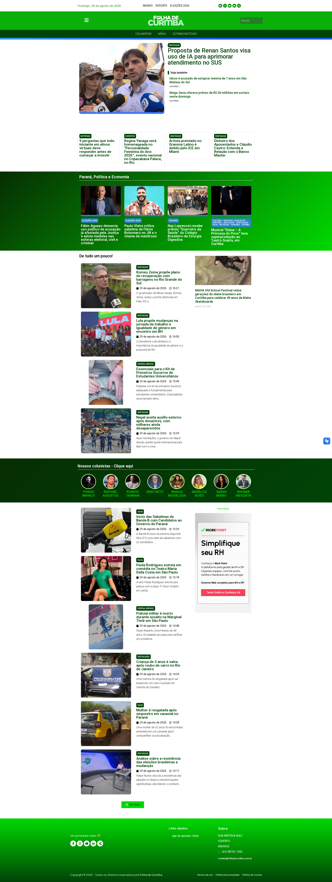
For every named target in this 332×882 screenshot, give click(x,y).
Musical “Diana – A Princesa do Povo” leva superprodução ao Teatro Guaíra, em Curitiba (229, 237)
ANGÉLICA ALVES (199, 493)
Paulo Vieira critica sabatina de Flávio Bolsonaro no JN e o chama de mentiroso (140, 231)
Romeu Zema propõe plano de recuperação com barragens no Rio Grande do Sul (159, 277)
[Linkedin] (234, 6)
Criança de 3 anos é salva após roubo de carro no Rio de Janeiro (158, 665)
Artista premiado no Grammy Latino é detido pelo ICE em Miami (185, 146)
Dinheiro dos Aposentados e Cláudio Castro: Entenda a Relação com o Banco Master (233, 148)
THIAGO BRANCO (88, 493)
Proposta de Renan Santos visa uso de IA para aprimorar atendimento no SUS (209, 56)
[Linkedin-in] (93, 843)
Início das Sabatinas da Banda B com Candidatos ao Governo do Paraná (159, 520)
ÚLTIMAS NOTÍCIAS (185, 33)
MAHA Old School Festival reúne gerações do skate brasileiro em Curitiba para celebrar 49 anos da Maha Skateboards (223, 295)
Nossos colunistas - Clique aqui (105, 466)
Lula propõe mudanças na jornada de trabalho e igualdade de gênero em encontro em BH (157, 326)
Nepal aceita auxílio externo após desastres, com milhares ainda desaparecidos (158, 422)
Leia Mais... (174, 86)
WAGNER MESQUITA (243, 493)
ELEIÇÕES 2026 (179, 5)
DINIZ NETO (154, 492)
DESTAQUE (174, 45)
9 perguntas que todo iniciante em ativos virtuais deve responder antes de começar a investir (96, 148)
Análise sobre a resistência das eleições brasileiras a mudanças (158, 762)
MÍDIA (162, 33)
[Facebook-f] (73, 843)
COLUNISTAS (143, 33)
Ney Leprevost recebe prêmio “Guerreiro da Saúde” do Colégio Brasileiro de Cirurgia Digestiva (185, 233)
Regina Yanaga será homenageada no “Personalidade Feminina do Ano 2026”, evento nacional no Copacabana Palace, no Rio (143, 152)
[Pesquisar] (261, 20)
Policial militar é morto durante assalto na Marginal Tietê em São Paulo (159, 617)
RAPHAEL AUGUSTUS (110, 493)
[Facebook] (220, 6)
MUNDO (148, 5)
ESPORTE (161, 5)
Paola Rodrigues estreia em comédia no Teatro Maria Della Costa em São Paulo (158, 568)
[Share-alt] (239, 6)
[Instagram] (225, 6)
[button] (132, 804)
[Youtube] (230, 6)
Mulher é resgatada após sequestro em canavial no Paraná (157, 713)
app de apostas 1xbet (185, 835)
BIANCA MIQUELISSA (177, 493)
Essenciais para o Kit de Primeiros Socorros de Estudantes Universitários (157, 372)
